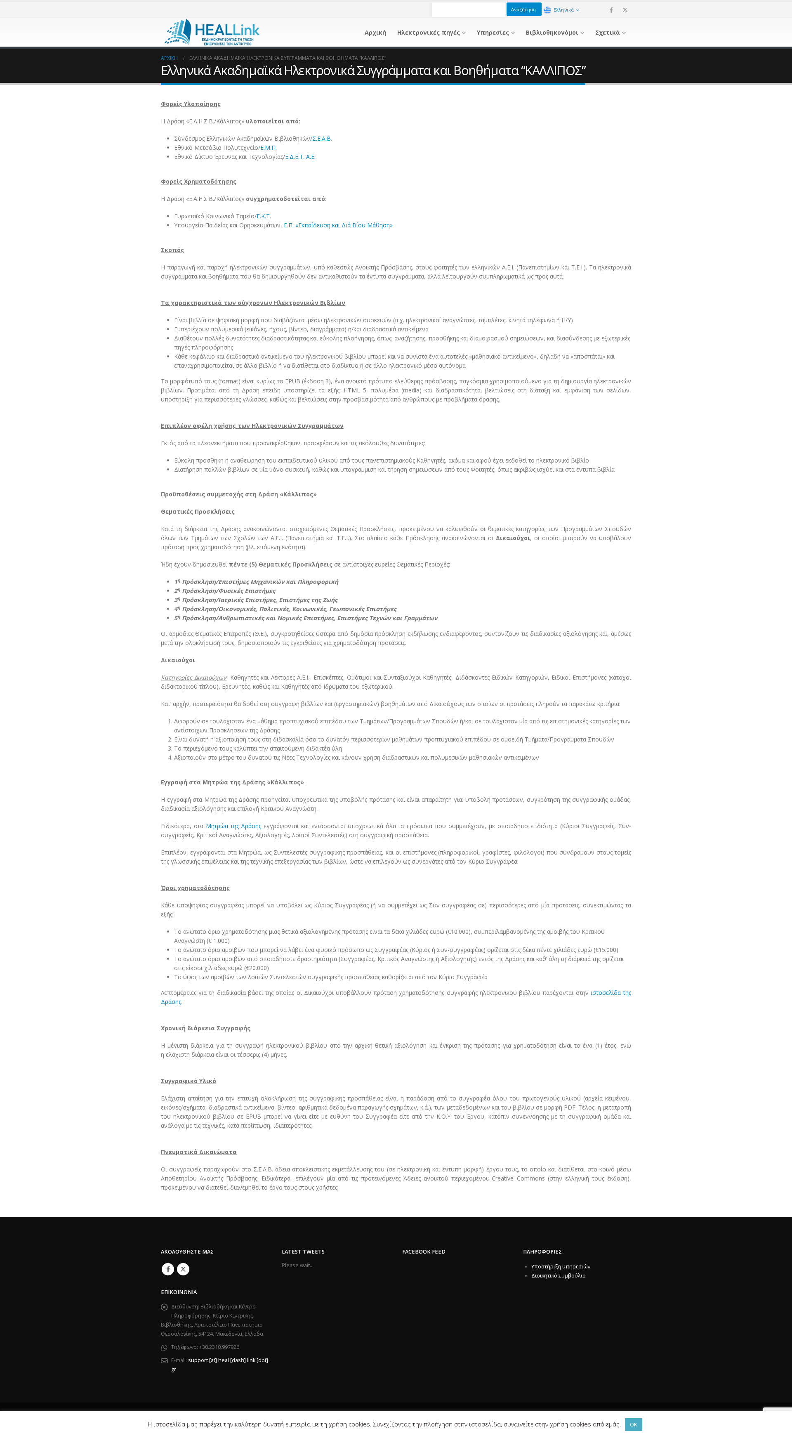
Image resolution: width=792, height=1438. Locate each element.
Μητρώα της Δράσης (234, 826)
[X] (625, 10)
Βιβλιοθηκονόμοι (552, 32)
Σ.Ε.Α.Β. (322, 138)
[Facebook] (611, 10)
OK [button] (633, 1424)
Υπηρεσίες (493, 32)
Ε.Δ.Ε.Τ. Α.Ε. (300, 157)
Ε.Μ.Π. (268, 147)
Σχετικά (607, 32)
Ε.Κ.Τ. (264, 216)
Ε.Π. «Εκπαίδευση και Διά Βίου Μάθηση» (338, 225)
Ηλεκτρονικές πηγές (428, 32)
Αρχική (375, 32)
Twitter (183, 1269)
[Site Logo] (212, 32)
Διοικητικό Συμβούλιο (558, 1275)
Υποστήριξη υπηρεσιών (560, 1266)
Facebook (168, 1269)
